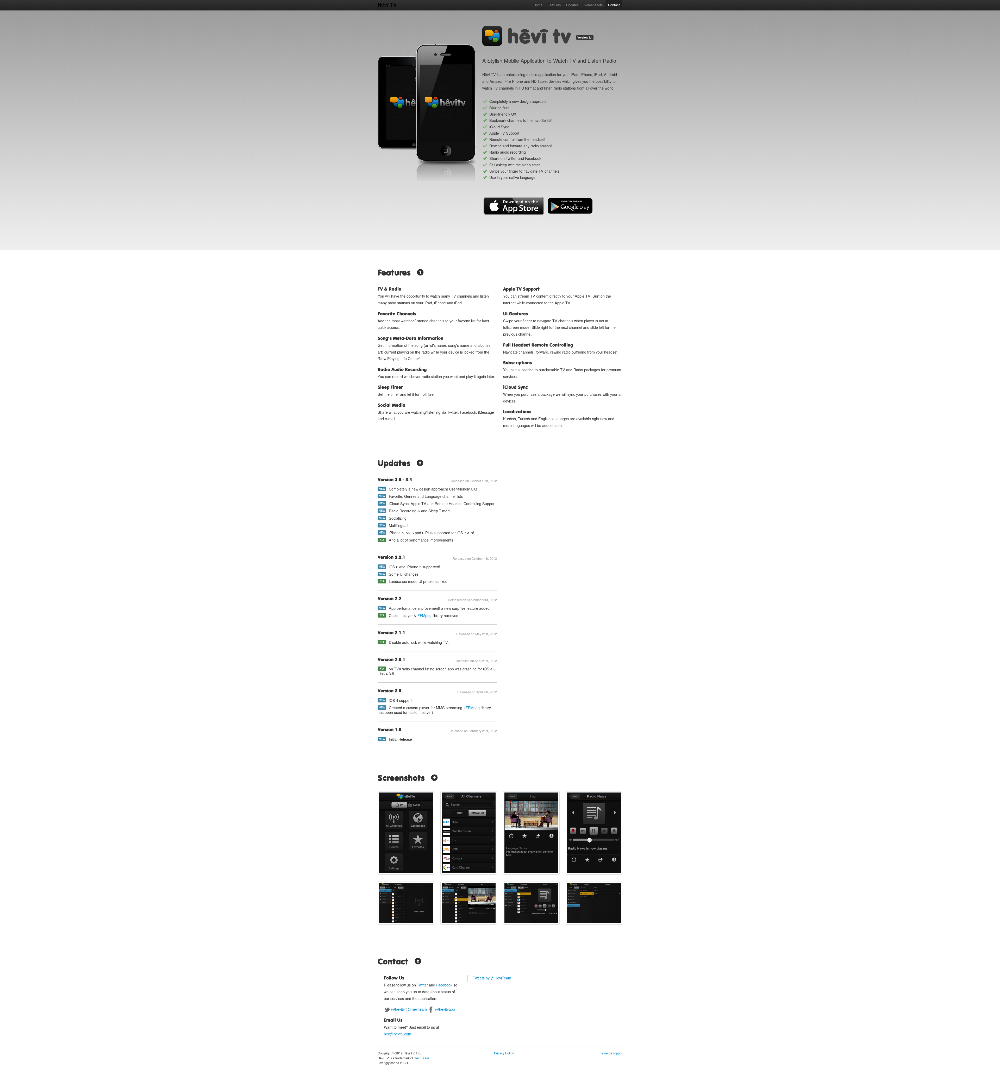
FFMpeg (424, 615)
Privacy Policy (504, 1053)
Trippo (617, 1053)
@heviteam (417, 1009)
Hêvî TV (387, 4)
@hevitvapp (445, 1009)
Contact (614, 4)
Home (538, 4)
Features (554, 4)
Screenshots (593, 4)
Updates (572, 4)
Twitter (422, 985)
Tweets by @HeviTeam (492, 977)
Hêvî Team (421, 1058)
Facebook (444, 985)
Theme (603, 1053)
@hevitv (398, 1009)
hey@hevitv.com (397, 1033)
